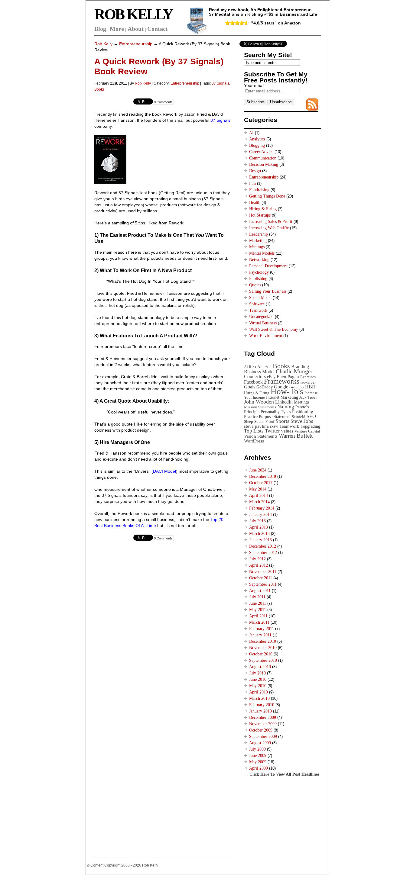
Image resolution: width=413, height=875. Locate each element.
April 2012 (258, 565)
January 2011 (260, 635)
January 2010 (260, 711)
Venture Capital (307, 431)
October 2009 (260, 730)
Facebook (253, 382)
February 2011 (261, 628)
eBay (271, 376)
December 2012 (262, 546)
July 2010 (257, 673)
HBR (310, 387)
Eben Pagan (288, 376)
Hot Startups (260, 215)
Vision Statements (261, 436)
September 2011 (263, 584)
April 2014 (258, 495)
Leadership (258, 234)
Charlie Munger (294, 371)
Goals (249, 386)
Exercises (308, 377)
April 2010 (258, 692)
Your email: (254, 85)
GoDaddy (264, 386)
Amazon (264, 366)
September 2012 (263, 552)
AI (251, 132)
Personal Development (268, 266)
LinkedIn (284, 402)
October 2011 (260, 578)
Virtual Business (263, 323)
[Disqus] (162, 624)
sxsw (274, 426)
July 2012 (257, 559)
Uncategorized (261, 316)
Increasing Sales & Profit (270, 221)
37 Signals (220, 83)
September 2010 (263, 660)
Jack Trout (308, 397)
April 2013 (258, 527)
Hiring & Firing (263, 209)
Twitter (272, 431)
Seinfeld (298, 416)
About (136, 28)
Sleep (248, 421)
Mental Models (262, 253)
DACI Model (164, 471)
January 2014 (260, 514)
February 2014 (261, 508)
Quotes (255, 285)
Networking (259, 259)
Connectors (255, 376)
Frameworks (281, 381)
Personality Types (276, 411)
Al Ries (250, 367)
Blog (100, 28)
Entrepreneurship (135, 43)
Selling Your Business (267, 291)
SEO (311, 416)
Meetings (257, 247)
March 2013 (259, 533)
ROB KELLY (133, 14)
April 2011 (258, 616)
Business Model (259, 372)
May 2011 (257, 609)
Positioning (302, 411)
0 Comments (163, 102)
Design (255, 171)
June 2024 (257, 470)
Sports (282, 421)
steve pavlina (256, 426)
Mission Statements (260, 407)
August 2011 (260, 590)
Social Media (260, 297)
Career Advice (261, 152)
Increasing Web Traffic (269, 228)
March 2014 (259, 502)
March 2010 (259, 698)
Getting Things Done (267, 196)
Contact (157, 28)
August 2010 (260, 666)
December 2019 (262, 476)
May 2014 (257, 489)
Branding (300, 366)
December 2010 (262, 641)
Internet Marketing (282, 397)
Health (254, 202)
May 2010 (257, 686)
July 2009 (257, 749)
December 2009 (262, 717)
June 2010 (257, 679)
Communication (262, 158)
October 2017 (260, 483)
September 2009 (263, 736)
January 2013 (260, 540)
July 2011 (257, 597)
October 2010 (260, 654)
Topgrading (310, 426)
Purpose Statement (275, 416)
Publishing (258, 278)
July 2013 (257, 521)
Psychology (259, 272)
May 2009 (257, 762)
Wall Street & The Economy (273, 329)
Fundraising (259, 190)
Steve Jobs (302, 421)
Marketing (258, 240)
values (287, 430)
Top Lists (254, 431)
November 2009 (263, 724)
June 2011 (257, 603)
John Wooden (259, 402)
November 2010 (263, 647)
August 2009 (260, 743)
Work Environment (265, 335)
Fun (252, 183)
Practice (251, 416)
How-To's (287, 391)
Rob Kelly (103, 43)
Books (99, 89)
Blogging (257, 145)
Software (257, 304)
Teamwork (258, 310)
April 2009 (258, 768)
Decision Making (263, 164)
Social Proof (264, 421)
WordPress (254, 440)
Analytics (257, 139)
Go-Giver (308, 382)
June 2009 (257, 755)
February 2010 (261, 705)
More (117, 28)
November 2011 (262, 571)
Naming (285, 407)
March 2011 (259, 622)
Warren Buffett (296, 436)
